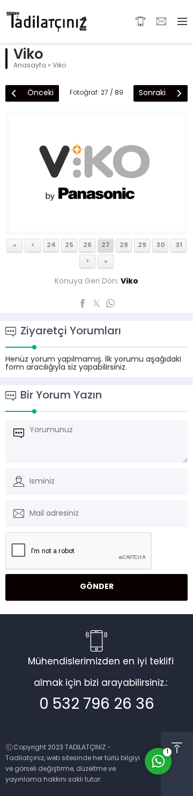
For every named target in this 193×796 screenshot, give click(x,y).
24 (51, 245)
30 (160, 245)
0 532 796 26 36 (96, 705)
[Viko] (96, 227)
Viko (59, 66)
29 (142, 245)
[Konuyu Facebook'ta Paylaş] (82, 303)
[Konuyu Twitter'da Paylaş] (96, 303)
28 (124, 245)
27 (105, 245)
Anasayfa (29, 66)
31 (178, 245)
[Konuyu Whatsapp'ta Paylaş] (110, 303)
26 (87, 245)
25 (69, 245)
